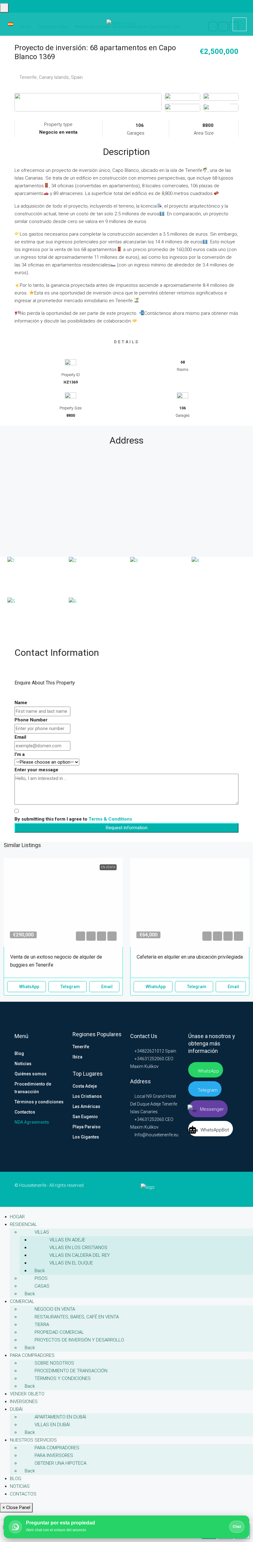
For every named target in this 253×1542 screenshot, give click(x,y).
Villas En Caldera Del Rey (79, 1255)
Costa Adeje (85, 1086)
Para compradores (32, 1355)
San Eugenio (85, 1116)
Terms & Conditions (110, 819)
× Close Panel (16, 1507)
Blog (19, 1053)
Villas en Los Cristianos (78, 1247)
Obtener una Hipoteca (60, 1463)
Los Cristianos (87, 1096)
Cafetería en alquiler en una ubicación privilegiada (190, 957)
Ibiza (77, 1056)
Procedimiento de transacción (33, 1087)
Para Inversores (54, 1455)
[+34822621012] (240, 24)
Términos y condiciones (39, 1101)
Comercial (22, 1301)
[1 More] (220, 107)
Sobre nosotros (54, 1363)
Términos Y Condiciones (63, 1378)
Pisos (41, 1278)
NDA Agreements (32, 1122)
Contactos (25, 1112)
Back (39, 1270)
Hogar (17, 1216)
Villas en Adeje (67, 1240)
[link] (63, 902)
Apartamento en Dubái (60, 1417)
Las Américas (86, 1106)
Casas (42, 1286)
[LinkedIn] (224, 1189)
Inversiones (24, 1401)
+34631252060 (149, 1058)
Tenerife (81, 1046)
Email (20, 737)
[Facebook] (220, 1189)
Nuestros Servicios (33, 1440)
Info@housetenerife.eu (156, 1134)
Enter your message (36, 770)
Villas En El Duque (71, 1263)
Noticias (23, 1063)
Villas (42, 1232)
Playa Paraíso (87, 1126)
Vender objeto (27, 1394)
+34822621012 (149, 1051)
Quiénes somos (31, 1073)
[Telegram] (233, 1189)
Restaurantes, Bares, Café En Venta (77, 1317)
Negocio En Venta (55, 1309)
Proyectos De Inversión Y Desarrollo (79, 1340)
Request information (126, 827)
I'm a (20, 754)
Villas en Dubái (52, 1424)
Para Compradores (57, 1448)
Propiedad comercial (59, 1332)
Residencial (23, 1224)
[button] (80, 936)
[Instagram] (228, 1189)
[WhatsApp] (236, 1189)
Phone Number (31, 720)
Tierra (42, 1324)
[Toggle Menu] (4, 8)
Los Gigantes (86, 1136)
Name (21, 702)
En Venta (108, 867)
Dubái (16, 1409)
